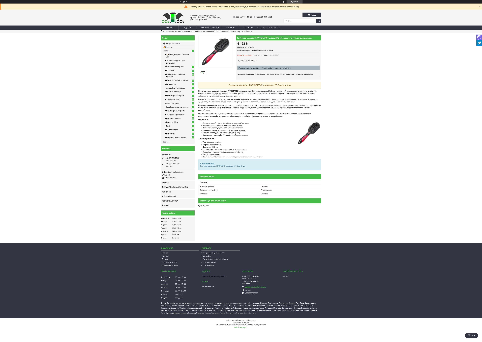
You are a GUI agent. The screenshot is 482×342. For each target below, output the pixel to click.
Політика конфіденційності (256, 325)
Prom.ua (253, 320)
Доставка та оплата (270, 28)
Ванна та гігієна (172, 122)
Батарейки (170, 70)
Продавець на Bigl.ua (241, 322)
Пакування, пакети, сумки (176, 137)
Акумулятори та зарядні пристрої (215, 259)
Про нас (165, 253)
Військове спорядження (175, 67)
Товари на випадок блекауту (213, 253)
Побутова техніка (209, 262)
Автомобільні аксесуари (175, 88)
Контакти (230, 28)
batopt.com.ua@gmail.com (174, 172)
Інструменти (171, 84)
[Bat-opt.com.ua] (173, 24)
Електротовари (172, 130)
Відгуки (187, 28)
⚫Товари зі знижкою (171, 43)
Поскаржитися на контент (236, 325)
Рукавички (170, 133)
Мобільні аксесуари (173, 92)
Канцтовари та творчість (175, 111)
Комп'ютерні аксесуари (175, 95)
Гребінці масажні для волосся (180, 31)
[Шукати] (318, 21)
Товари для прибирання (175, 114)
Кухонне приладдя (173, 118)
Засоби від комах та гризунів (177, 107)
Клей (168, 126)
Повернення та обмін (209, 28)
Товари (166, 51)
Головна (169, 28)
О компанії (248, 28)
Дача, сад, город (172, 103)
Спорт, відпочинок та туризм (177, 80)
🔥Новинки (167, 47)
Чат (473, 335)
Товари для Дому (172, 99)
